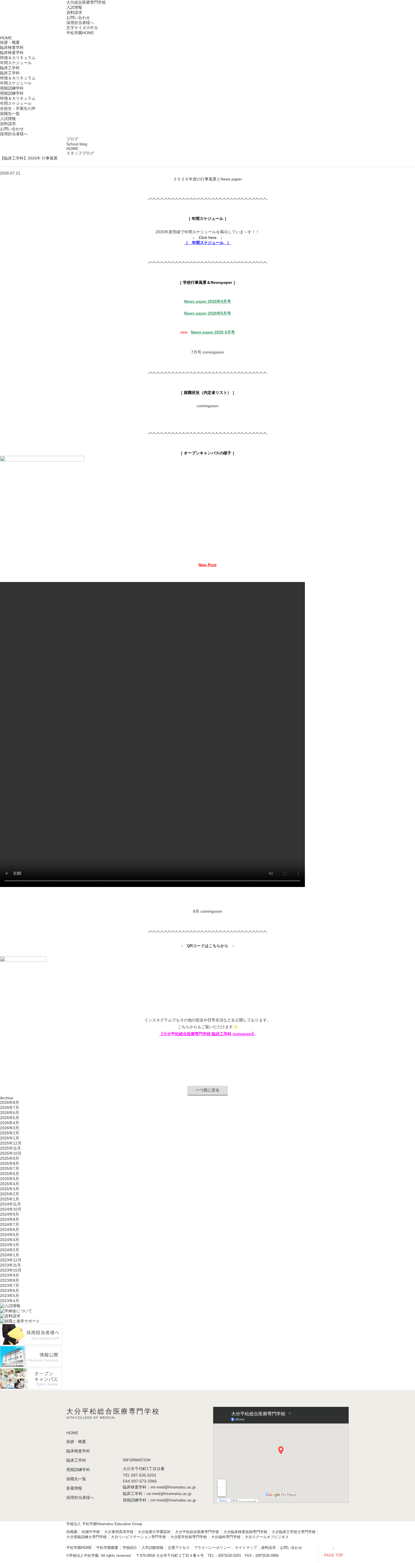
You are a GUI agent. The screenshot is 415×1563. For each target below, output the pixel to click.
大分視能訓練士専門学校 (86, 1537)
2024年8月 (9, 1219)
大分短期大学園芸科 (154, 1532)
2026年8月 (9, 1102)
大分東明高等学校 (119, 1532)
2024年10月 (10, 1209)
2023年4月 (9, 1300)
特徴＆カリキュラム (18, 57)
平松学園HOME (80, 32)
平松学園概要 (107, 1547)
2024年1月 (9, 1255)
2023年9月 (9, 1275)
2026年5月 (9, 1117)
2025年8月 (9, 1163)
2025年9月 (9, 1158)
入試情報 (74, 7)
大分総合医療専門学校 (86, 2)
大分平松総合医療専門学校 (197, 1532)
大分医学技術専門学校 (188, 1537)
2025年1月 (9, 1199)
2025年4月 (9, 1183)
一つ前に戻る (207, 1090)
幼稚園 (71, 1532)
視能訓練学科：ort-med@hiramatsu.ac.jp (159, 1500)
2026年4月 (9, 1123)
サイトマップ (246, 1547)
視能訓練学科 (12, 93)
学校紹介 (130, 1547)
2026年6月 (9, 1112)
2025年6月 (9, 1173)
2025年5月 (9, 1178)
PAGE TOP (333, 1555)
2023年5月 (9, 1295)
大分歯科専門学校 (226, 1537)
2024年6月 (9, 1229)
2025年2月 (9, 1194)
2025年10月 (10, 1153)
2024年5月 (9, 1234)
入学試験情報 (152, 1547)
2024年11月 (10, 1204)
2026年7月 (9, 1107)
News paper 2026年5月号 (207, 313)
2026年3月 (9, 1128)
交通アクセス (179, 1547)
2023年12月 (10, 1260)
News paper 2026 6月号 (213, 332)
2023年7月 (9, 1285)
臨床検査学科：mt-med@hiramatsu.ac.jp (159, 1487)
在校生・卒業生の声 (18, 108)
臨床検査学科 (12, 52)
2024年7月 (9, 1224)
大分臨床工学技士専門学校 (294, 1532)
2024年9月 (9, 1214)
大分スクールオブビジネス (267, 1537)
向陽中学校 (91, 1532)
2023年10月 (10, 1270)
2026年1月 (9, 1138)
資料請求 (74, 12)
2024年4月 (9, 1239)
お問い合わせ (78, 17)
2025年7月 (9, 1168)
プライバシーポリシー (212, 1547)
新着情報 (74, 1488)
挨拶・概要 (10, 42)
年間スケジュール (16, 62)
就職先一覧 (10, 113)
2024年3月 (9, 1244)
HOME (6, 38)
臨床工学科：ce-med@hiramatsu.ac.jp (157, 1493)
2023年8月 (9, 1280)
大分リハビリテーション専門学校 (138, 1537)
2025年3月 (9, 1189)
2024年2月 (9, 1250)
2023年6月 (9, 1290)
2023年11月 (10, 1265)
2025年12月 (10, 1143)
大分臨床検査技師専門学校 (245, 1532)
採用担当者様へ (80, 22)
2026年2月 (9, 1133)
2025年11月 (10, 1148)
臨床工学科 (10, 73)
